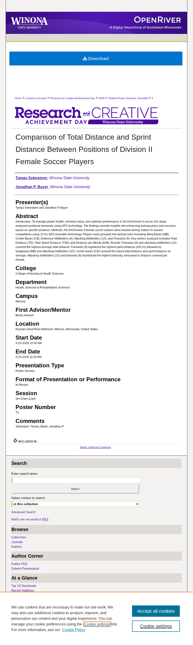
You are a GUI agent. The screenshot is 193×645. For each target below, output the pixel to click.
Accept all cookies (156, 611)
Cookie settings (97, 624)
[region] (96, 618)
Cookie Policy (73, 630)
